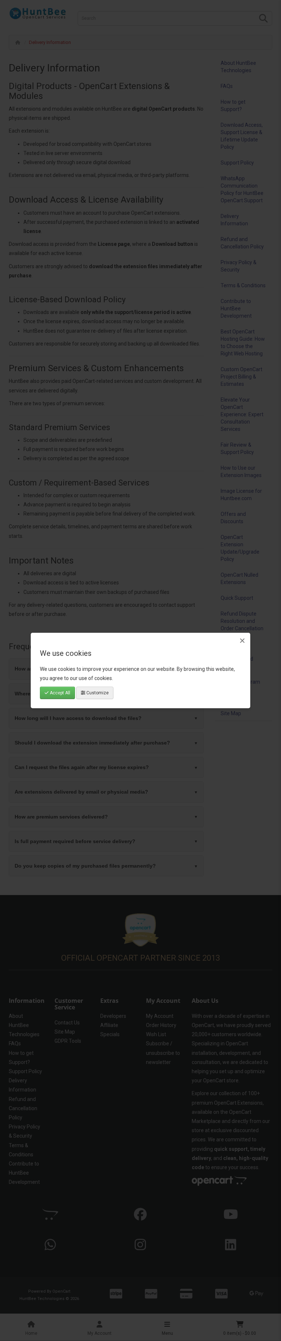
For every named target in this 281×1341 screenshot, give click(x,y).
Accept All (59, 692)
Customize (97, 692)
